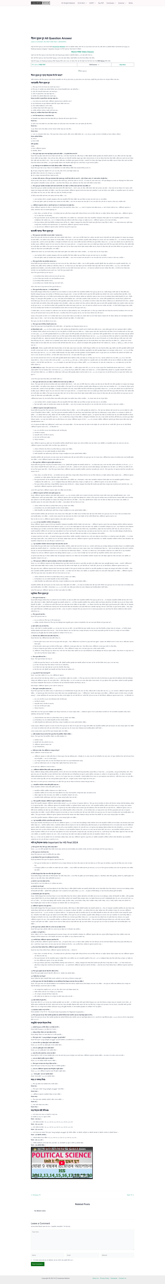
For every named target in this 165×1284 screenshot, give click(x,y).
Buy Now (123, 64)
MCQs (131, 3)
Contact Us (122, 1278)
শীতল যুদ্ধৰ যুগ (38, 64)
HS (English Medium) (68, 3)
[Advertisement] (82, 24)
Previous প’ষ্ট (35, 1195)
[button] (86, 3)
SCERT (91, 3)
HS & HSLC (81, 3)
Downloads (110, 3)
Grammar (121, 3)
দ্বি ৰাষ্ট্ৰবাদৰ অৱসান (40, 1211)
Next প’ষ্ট (130, 1195)
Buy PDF (101, 3)
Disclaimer (114, 1278)
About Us (96, 1278)
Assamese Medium (58, 47)
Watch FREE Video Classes (82, 52)
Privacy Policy (104, 1278)
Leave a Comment (37, 42)
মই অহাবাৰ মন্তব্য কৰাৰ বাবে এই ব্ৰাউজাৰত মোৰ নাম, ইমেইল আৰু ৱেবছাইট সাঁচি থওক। (53, 1260)
